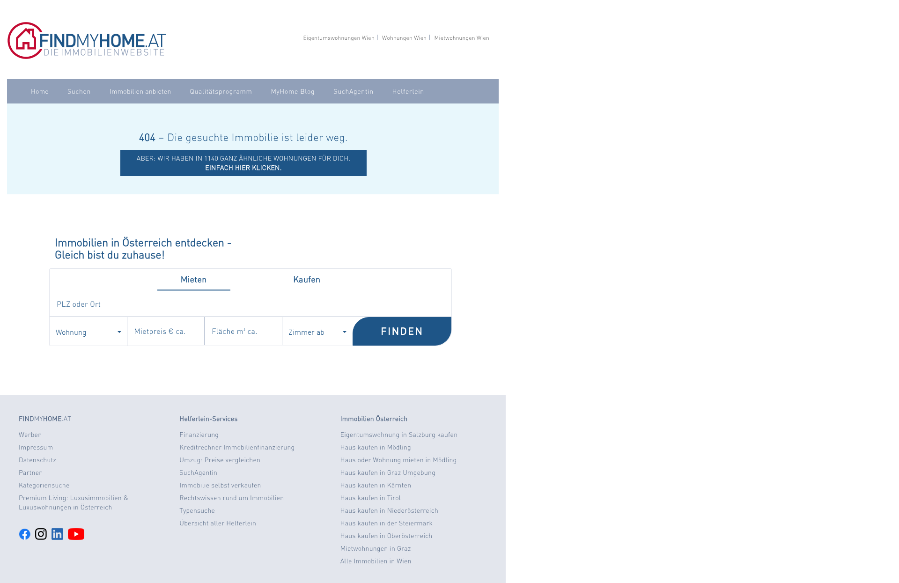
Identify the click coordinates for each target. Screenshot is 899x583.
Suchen (79, 91)
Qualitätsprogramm (221, 91)
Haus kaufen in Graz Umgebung (387, 472)
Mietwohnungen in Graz (375, 548)
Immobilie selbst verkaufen (220, 485)
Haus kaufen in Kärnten (376, 485)
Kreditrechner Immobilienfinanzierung (237, 447)
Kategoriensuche (44, 485)
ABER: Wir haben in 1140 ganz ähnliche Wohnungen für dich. (244, 163)
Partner (30, 472)
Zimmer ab (306, 331)
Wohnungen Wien (404, 37)
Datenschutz (37, 460)
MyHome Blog (293, 91)
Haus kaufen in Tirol (370, 498)
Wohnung (71, 331)
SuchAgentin (353, 91)
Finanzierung (199, 434)
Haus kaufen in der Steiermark (386, 523)
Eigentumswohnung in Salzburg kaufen (399, 434)
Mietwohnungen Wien (461, 37)
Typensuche (197, 510)
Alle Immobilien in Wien (376, 561)
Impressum (36, 447)
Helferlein (408, 91)
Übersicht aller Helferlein (217, 523)
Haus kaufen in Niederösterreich (389, 510)
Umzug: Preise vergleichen (219, 460)
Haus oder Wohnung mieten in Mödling (398, 460)
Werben (30, 434)
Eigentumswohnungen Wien (338, 37)
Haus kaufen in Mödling (375, 447)
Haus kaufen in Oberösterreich (386, 535)
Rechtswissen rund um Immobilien (231, 498)
